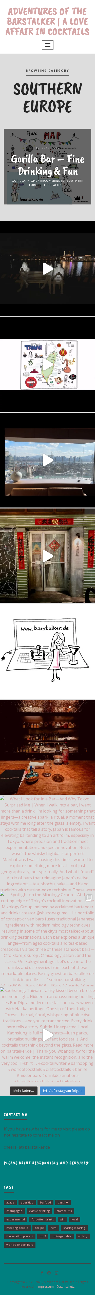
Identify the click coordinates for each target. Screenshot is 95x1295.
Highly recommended (46, 180)
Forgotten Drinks (43, 1219)
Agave (10, 1202)
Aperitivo (27, 1202)
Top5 (43, 1236)
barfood (45, 1202)
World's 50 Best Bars (19, 1244)
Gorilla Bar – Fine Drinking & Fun (47, 164)
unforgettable (62, 1236)
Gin (63, 1219)
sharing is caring (74, 1228)
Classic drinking (39, 1211)
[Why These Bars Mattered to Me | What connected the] (47, 747)
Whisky (82, 1236)
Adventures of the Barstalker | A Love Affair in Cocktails (48, 21)
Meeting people (17, 1228)
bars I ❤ (63, 1202)
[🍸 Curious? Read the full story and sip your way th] (47, 364)
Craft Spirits (64, 1211)
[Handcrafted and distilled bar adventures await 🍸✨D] (47, 651)
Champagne (14, 1211)
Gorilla (18, 180)
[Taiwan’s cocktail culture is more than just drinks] (47, 268)
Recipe (39, 1228)
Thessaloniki (55, 185)
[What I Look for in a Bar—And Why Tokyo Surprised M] (47, 843)
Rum (53, 1228)
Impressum (44, 1286)
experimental (15, 1219)
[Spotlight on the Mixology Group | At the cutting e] (47, 939)
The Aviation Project (19, 1236)
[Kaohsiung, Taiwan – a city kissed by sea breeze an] (47, 1034)
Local (74, 1219)
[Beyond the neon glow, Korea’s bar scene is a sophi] (47, 460)
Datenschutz (64, 1286)
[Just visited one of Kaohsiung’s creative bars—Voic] (47, 555)
